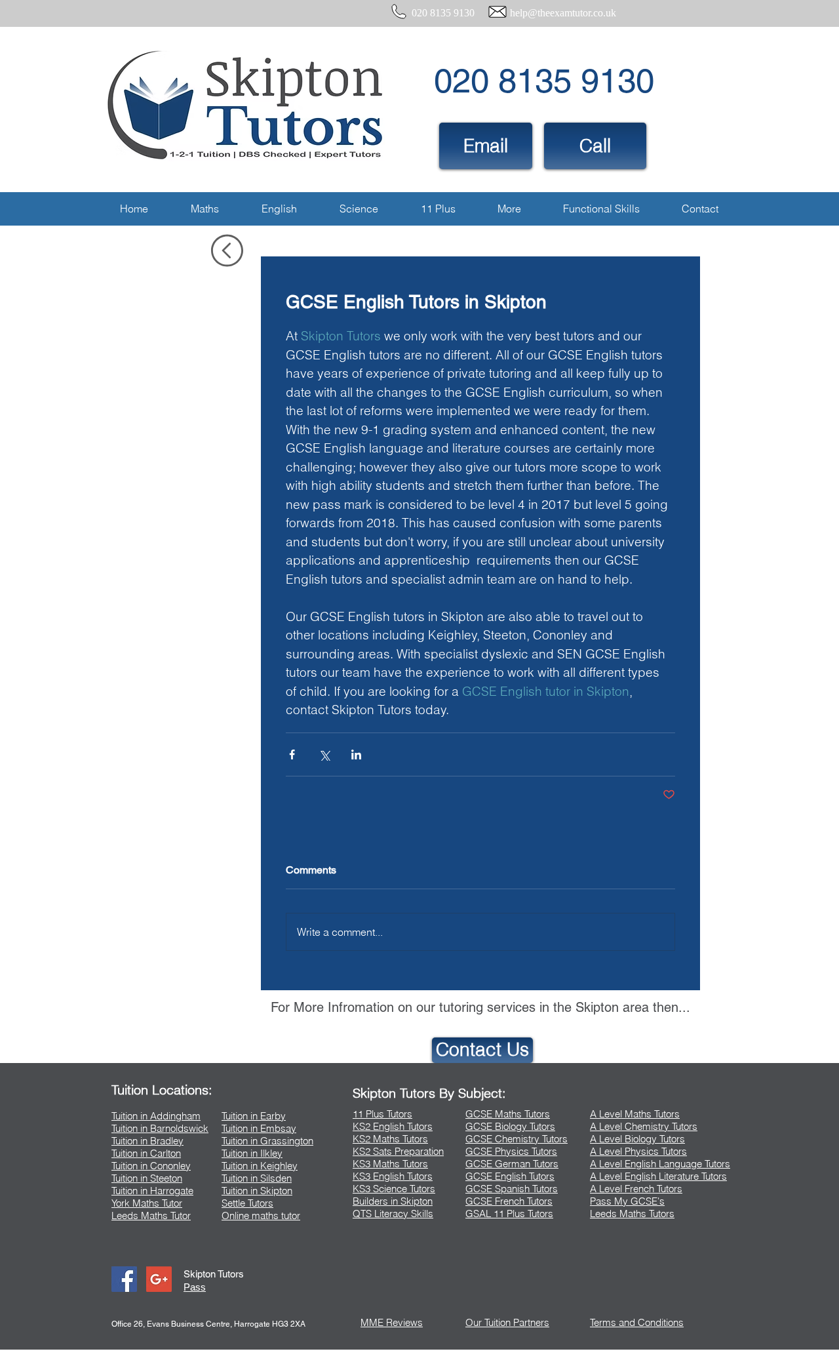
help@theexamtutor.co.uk (563, 12)
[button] (204, 209)
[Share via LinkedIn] (356, 754)
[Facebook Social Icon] (124, 1279)
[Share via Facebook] (292, 754)
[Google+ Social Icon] (159, 1279)
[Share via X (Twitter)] (324, 754)
